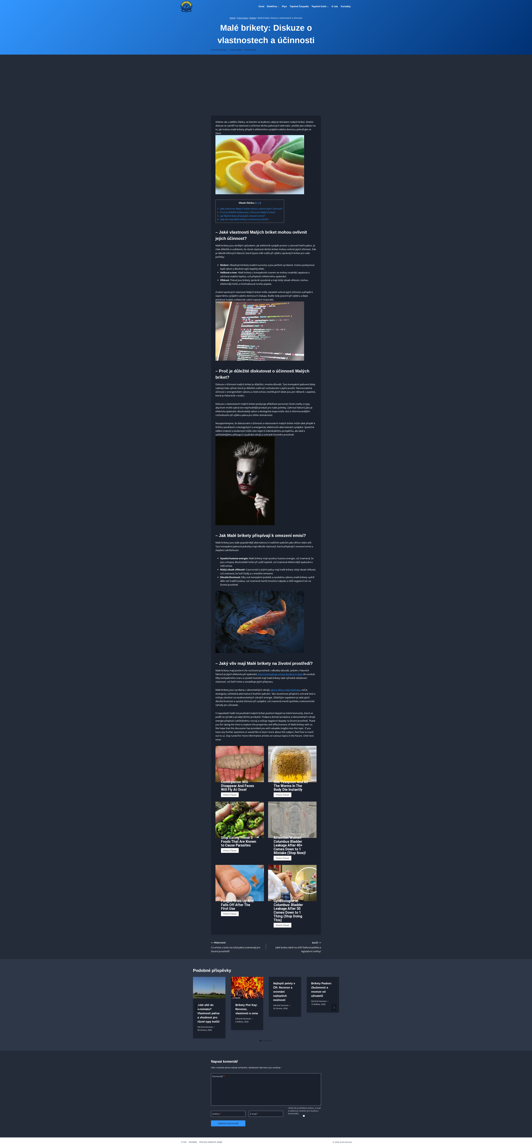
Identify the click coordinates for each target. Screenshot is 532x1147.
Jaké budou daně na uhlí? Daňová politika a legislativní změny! (298, 947)
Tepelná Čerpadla (299, 6)
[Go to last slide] (197, 1007)
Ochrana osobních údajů (210, 1142)
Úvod (261, 6)
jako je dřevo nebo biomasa (285, 689)
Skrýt (257, 202)
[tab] (260, 1040)
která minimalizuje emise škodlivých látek (280, 674)
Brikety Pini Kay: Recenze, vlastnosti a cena (246, 1009)
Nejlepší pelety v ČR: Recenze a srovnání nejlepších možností (284, 992)
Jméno (216, 1113)
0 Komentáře (250, 49)
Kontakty (346, 6)
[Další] (334, 1007)
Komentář (218, 1076)
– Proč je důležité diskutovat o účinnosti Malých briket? (246, 212)
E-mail (254, 1113)
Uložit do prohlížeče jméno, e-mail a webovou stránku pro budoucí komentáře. (304, 1111)
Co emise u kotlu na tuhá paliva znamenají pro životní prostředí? (235, 947)
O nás (335, 6)
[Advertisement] (266, 85)
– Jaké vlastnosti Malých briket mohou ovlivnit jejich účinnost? (250, 208)
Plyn (284, 6)
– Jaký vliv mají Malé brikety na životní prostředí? (242, 219)
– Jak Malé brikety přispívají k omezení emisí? (241, 215)
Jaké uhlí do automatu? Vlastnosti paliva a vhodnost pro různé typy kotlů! (208, 1013)
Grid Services (220, 49)
